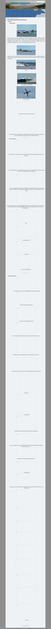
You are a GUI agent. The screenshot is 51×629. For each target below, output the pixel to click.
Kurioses (7, 12)
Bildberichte (36, 9)
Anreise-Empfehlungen (26, 9)
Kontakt (21, 16)
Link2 (25, 625)
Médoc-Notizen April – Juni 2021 (13, 9)
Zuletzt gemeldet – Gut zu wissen (10, 16)
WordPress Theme (26, 628)
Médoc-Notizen (20, 2)
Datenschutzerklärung (32, 16)
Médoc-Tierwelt (43, 12)
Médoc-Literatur (38, 12)
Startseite (7, 9)
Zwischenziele (17, 16)
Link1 (23, 625)
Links (17, 12)
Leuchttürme (14, 12)
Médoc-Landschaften (32, 12)
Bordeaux (40, 9)
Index (28, 16)
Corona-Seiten (20, 9)
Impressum (24, 16)
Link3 (27, 625)
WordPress (22, 628)
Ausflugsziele (31, 9)
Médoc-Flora (21, 12)
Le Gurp (11, 12)
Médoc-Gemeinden (26, 12)
